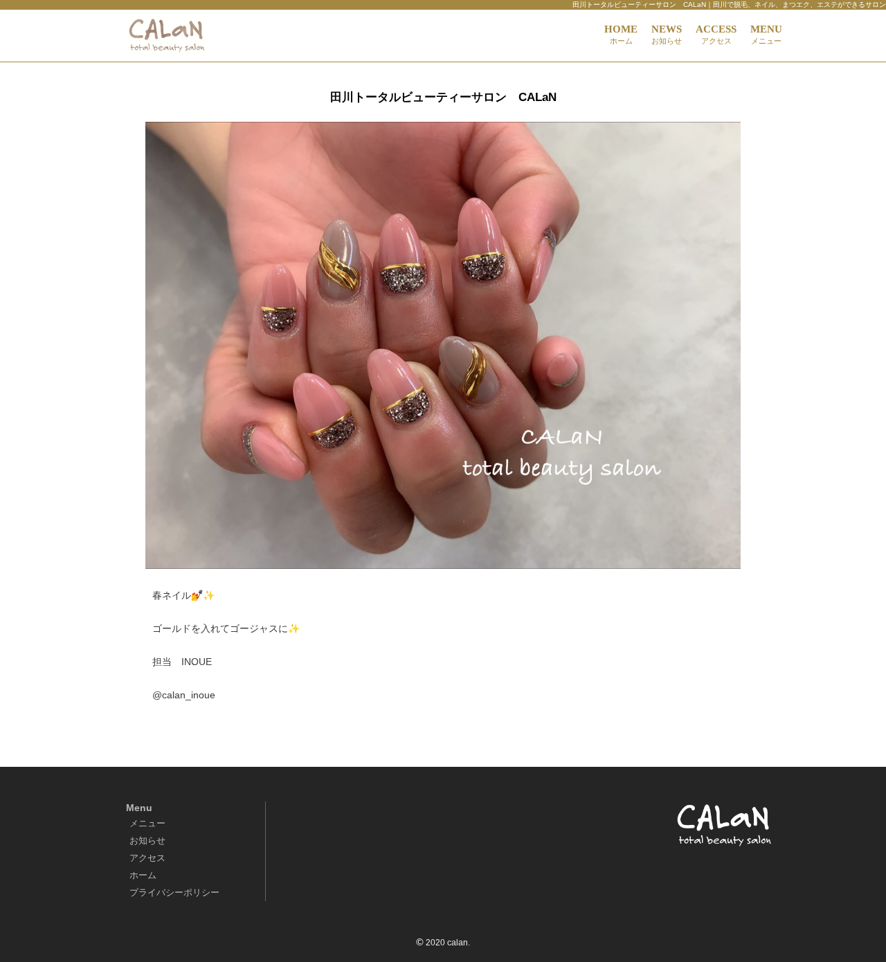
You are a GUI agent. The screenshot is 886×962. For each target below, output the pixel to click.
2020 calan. (448, 942)
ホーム (142, 875)
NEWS (666, 34)
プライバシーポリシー (174, 892)
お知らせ (147, 840)
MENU (766, 34)
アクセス (147, 858)
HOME (621, 34)
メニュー (147, 823)
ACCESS (716, 34)
